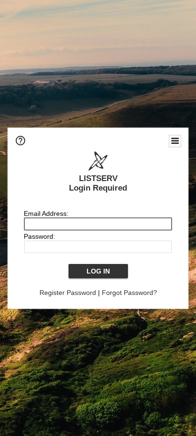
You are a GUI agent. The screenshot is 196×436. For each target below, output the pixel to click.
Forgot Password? (129, 292)
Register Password (67, 292)
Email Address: (46, 213)
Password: (39, 236)
